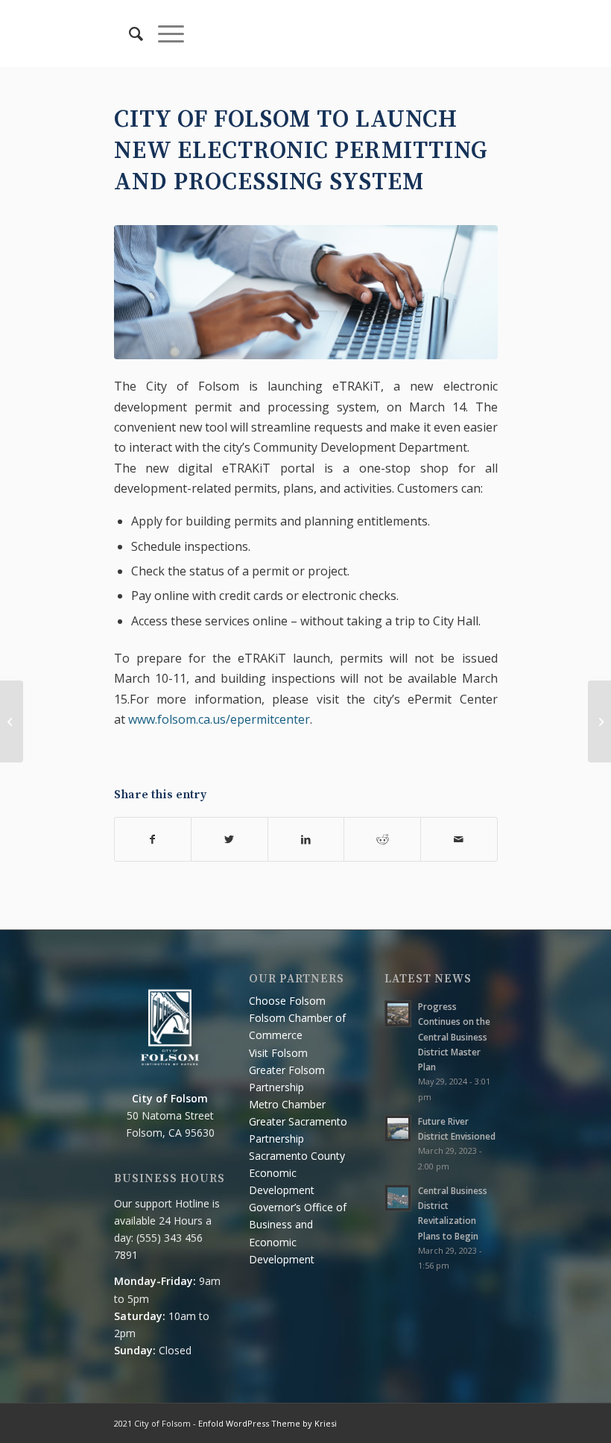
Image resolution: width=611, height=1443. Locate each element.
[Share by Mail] (459, 839)
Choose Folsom (287, 1001)
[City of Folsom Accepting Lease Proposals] (11, 721)
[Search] (128, 33)
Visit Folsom (278, 1053)
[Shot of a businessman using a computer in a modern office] (306, 292)
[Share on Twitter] (229, 839)
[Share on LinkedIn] (306, 839)
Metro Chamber (287, 1104)
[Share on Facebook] (153, 839)
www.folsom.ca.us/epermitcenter (219, 719)
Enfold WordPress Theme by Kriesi (267, 1423)
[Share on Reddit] (382, 839)
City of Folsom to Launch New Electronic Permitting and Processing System (301, 151)
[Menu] (163, 33)
